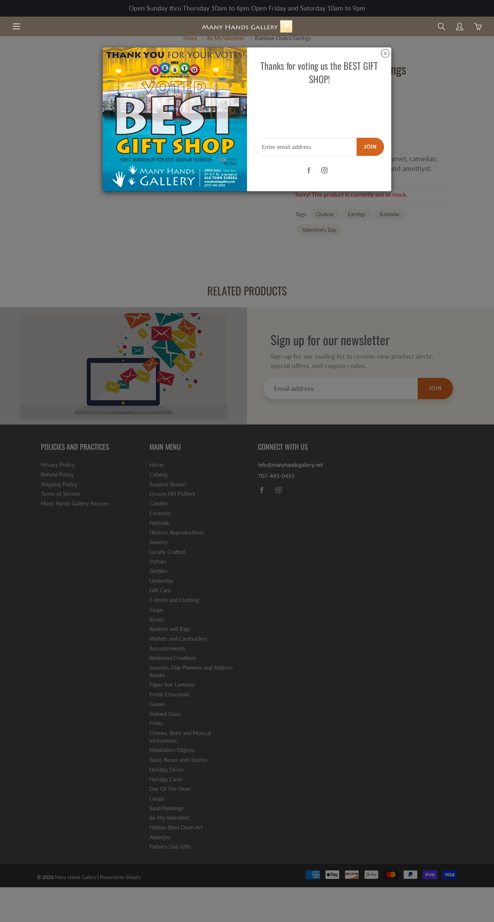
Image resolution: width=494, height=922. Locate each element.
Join (370, 147)
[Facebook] (309, 170)
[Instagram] (324, 170)
